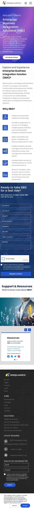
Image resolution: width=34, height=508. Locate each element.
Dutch (6, 391)
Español (6, 380)
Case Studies (16, 351)
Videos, (9, 351)
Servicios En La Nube (11, 428)
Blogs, (19, 347)
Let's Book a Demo (11, 57)
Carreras (7, 408)
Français (7, 385)
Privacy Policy (16, 503)
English (6, 382)
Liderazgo (7, 402)
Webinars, (17, 349)
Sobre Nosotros (9, 399)
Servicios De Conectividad (13, 431)
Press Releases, (12, 347)
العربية (6, 388)
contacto (7, 411)
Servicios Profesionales (11, 422)
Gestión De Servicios (11, 419)
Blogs (6, 405)
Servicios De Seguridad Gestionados (16, 425)
